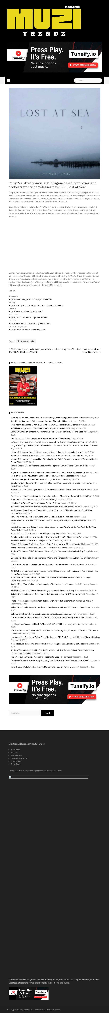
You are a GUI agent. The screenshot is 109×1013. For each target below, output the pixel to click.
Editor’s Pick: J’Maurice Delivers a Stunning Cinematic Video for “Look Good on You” (47, 442)
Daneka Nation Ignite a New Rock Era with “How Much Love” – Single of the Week (47, 537)
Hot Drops (15, 752)
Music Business (16, 761)
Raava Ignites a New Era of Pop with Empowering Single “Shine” (39, 533)
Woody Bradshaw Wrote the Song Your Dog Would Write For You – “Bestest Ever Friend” (50, 660)
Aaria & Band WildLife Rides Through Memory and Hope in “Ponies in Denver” (45, 667)
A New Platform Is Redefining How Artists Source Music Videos (39, 547)
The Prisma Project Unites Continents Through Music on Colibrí (39, 479)
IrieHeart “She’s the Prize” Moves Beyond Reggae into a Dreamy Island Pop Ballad (47, 506)
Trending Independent (20, 758)
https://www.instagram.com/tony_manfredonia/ (30, 299)
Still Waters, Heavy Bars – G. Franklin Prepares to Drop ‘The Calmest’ (41, 656)
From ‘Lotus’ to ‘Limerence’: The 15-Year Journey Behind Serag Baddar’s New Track (47, 417)
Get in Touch (15, 764)
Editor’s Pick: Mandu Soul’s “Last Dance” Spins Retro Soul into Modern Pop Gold (46, 544)
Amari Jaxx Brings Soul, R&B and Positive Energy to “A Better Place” (41, 428)
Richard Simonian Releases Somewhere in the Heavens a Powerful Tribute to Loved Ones (50, 607)
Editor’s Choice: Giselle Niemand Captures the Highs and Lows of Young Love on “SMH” (49, 465)
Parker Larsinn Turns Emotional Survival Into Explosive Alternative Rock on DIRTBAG (49, 496)
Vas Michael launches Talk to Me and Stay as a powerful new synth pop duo (44, 590)
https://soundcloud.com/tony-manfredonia (28, 317)
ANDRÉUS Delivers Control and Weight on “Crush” (33, 540)
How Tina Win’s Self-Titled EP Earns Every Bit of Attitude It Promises (42, 516)
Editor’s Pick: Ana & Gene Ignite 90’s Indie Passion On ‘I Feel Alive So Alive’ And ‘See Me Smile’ (52, 489)
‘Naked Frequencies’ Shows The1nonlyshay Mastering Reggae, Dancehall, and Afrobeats (49, 643)
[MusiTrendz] (44, 21)
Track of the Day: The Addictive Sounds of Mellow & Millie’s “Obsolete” (43, 475)
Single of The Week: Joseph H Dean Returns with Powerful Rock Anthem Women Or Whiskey (51, 600)
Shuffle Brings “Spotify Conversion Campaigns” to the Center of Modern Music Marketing (50, 584)
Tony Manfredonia (26, 341)
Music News (15, 749)
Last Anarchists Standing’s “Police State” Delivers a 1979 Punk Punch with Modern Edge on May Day (55, 637)
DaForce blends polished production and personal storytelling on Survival (43, 614)
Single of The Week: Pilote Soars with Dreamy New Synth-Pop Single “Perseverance (48, 472)
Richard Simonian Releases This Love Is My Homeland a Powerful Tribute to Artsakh (48, 594)
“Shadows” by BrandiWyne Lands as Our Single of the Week (37, 503)
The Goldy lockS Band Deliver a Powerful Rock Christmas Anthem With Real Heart (47, 564)
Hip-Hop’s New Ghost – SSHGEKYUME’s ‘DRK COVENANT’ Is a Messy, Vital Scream (47, 624)
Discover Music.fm (54, 771)
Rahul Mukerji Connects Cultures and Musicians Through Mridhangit (40, 421)
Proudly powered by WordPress (19, 1010)
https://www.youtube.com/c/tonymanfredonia (29, 323)
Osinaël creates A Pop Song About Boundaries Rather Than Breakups (41, 438)
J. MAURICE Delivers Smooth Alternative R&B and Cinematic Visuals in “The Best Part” (49, 431)
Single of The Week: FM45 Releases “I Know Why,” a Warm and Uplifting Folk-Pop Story (50, 551)
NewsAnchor (45, 1010)
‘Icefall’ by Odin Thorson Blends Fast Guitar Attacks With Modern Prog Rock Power (47, 617)
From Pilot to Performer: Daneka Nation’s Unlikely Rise (35, 499)
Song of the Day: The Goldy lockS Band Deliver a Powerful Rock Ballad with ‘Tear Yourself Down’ (54, 445)
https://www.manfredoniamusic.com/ (25, 311)
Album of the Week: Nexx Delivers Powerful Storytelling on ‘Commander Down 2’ (47, 452)
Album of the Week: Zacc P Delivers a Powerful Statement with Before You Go (46, 455)
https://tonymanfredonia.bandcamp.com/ (27, 329)
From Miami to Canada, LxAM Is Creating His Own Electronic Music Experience (45, 424)
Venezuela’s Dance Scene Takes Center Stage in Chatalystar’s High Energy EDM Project (49, 520)
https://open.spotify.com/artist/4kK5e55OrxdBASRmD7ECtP (36, 305)
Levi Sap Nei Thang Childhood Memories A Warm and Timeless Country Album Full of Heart (51, 557)
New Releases (16, 755)
